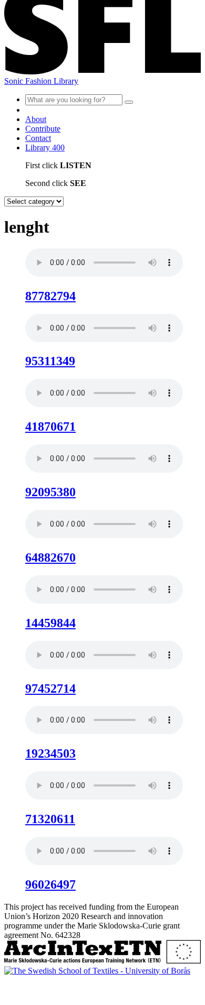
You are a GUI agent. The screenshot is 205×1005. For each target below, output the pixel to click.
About (35, 119)
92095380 (50, 492)
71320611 (50, 819)
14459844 (50, 623)
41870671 (50, 426)
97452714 (50, 688)
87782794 (50, 296)
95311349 (50, 361)
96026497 (50, 884)
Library (45, 147)
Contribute (42, 128)
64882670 (50, 557)
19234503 (50, 753)
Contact (38, 138)
